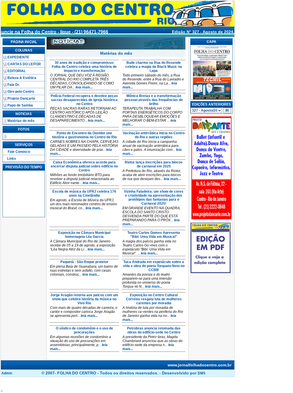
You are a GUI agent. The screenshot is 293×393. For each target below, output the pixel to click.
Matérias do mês (21, 121)
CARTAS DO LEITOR (24, 64)
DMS (201, 373)
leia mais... (84, 87)
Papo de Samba (20, 105)
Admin (6, 373)
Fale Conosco (19, 152)
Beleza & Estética (21, 78)
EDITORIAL (16, 71)
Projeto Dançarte (21, 98)
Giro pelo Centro (20, 92)
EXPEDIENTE (18, 57)
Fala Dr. (13, 85)
